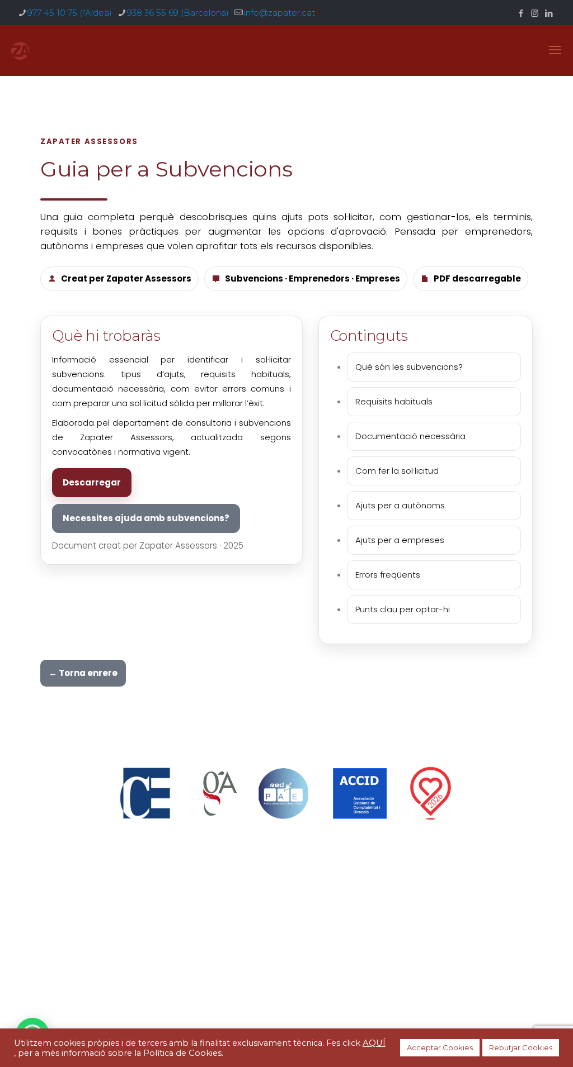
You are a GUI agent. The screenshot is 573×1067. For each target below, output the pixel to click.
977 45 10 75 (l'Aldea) (69, 12)
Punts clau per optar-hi (402, 609)
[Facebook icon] (520, 13)
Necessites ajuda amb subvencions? (146, 518)
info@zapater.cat (279, 12)
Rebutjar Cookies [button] (520, 1047)
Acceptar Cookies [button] (440, 1047)
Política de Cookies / (314, 937)
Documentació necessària (410, 436)
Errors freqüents (387, 574)
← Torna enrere (83, 673)
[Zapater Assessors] (20, 50)
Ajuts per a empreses (399, 540)
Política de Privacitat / (225, 937)
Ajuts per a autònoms (400, 505)
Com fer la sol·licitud (397, 471)
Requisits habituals (394, 401)
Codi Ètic (376, 937)
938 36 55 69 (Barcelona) (178, 12)
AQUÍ (374, 1043)
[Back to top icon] (287, 985)
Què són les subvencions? (409, 367)
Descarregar (92, 482)
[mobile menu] (555, 50)
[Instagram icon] (534, 13)
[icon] (548, 13)
